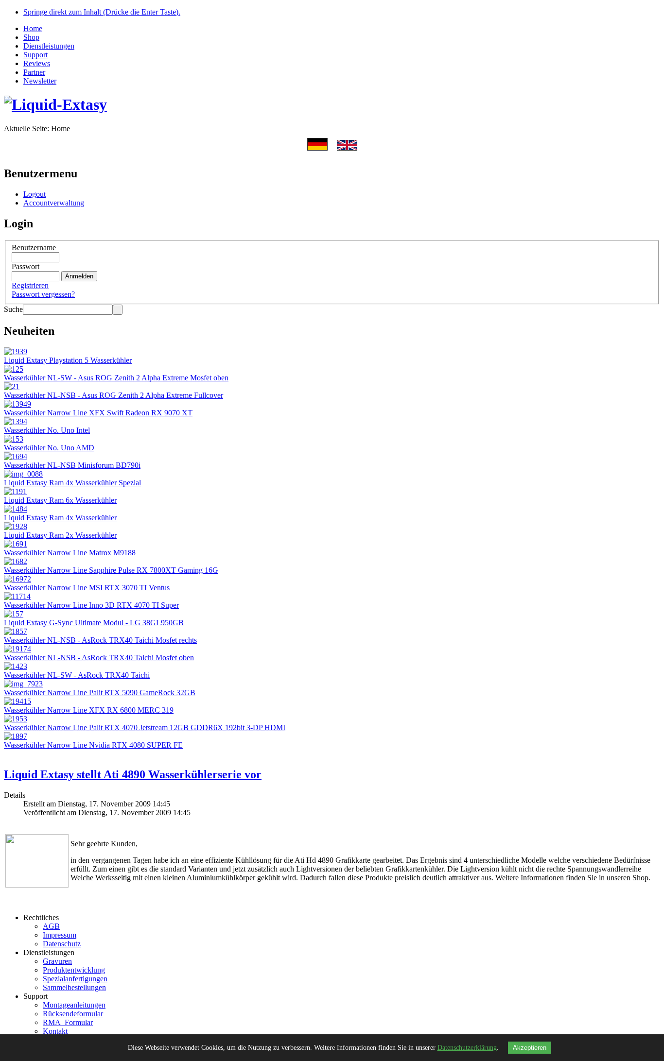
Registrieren (30, 285)
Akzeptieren (529, 1047)
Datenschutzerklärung (467, 1047)
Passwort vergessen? (43, 294)
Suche (13, 309)
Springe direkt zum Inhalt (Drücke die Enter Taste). (101, 12)
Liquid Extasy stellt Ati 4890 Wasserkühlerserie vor (133, 774)
